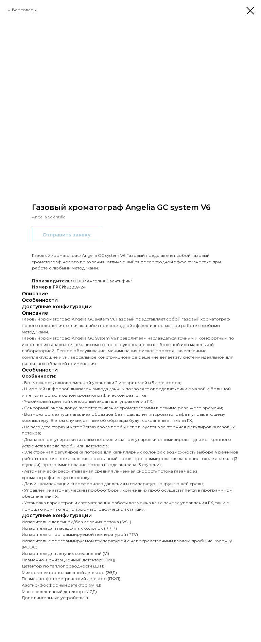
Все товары (24, 9)
